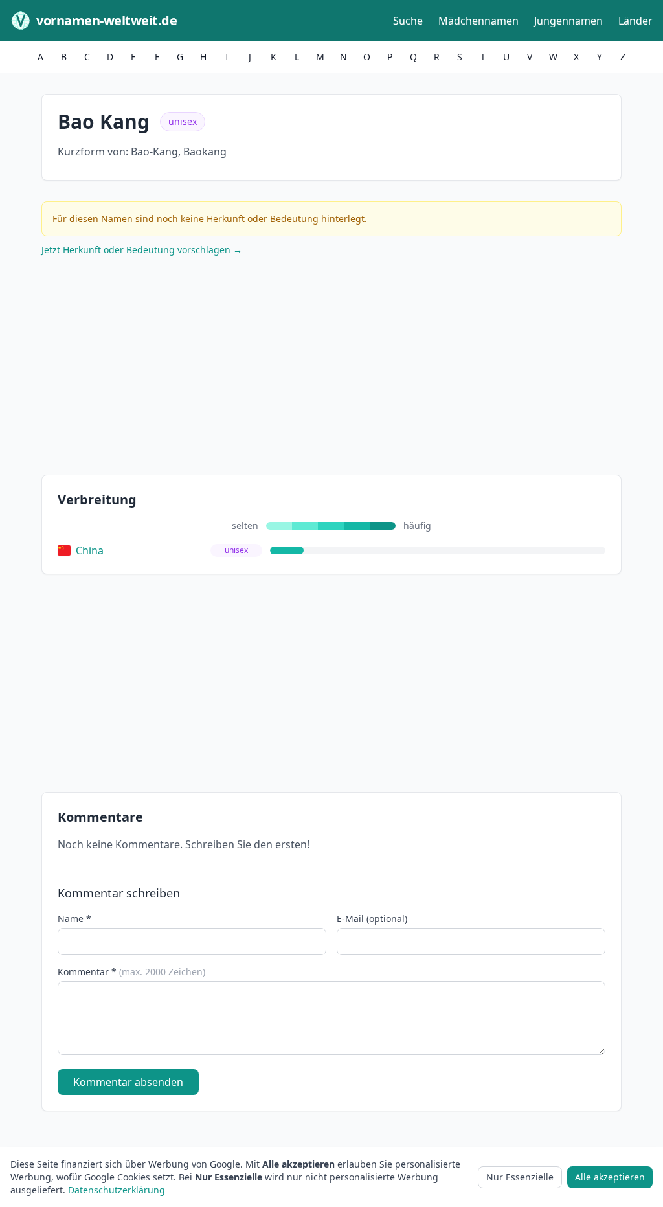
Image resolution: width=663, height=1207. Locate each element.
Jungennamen (568, 21)
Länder (635, 21)
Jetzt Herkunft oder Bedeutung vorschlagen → (141, 249)
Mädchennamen (478, 21)
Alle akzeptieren (610, 1177)
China (90, 550)
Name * (74, 918)
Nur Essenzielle (520, 1177)
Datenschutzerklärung (116, 1190)
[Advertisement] (331, 368)
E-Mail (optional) (372, 918)
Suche (408, 21)
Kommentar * (131, 971)
